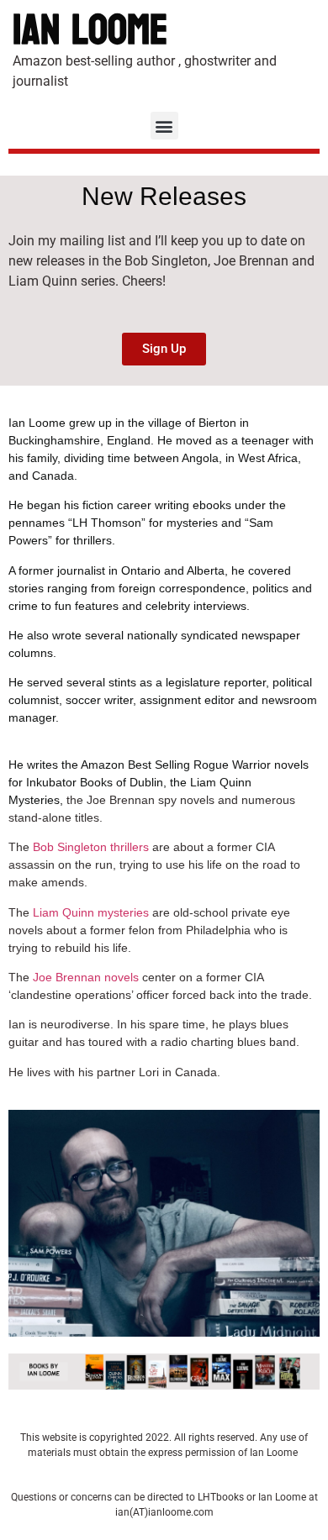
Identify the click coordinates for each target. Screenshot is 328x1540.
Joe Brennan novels (86, 977)
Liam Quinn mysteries (91, 912)
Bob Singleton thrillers (91, 847)
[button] (164, 125)
